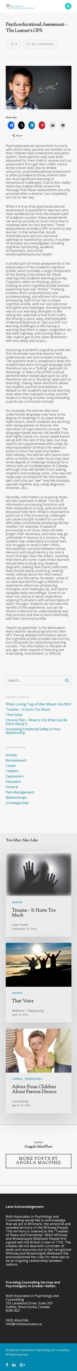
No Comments (42, 44)
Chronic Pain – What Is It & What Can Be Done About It (36, 722)
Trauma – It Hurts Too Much (28, 709)
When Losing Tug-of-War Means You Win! (38, 704)
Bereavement (16, 760)
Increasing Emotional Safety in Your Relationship (33, 731)
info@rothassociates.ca (23, 1324)
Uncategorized (17, 803)
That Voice (14, 715)
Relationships (16, 797)
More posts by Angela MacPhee (38, 1161)
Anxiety (11, 755)
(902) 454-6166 (17, 1320)
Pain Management (20, 792)
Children (12, 771)
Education (13, 781)
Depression (15, 776)
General (12, 787)
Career (11, 765)
